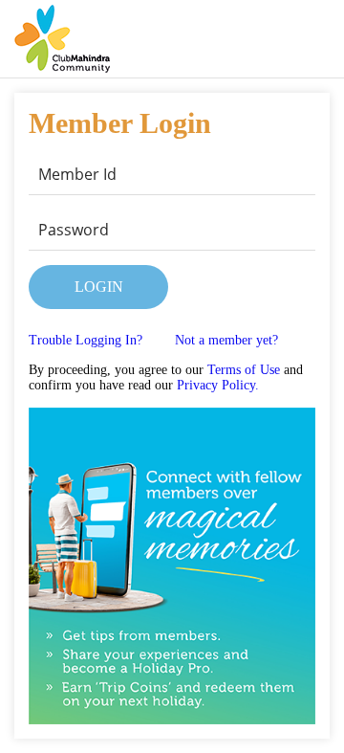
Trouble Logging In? (85, 340)
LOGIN (99, 286)
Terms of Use (243, 370)
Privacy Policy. (218, 385)
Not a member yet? (226, 340)
